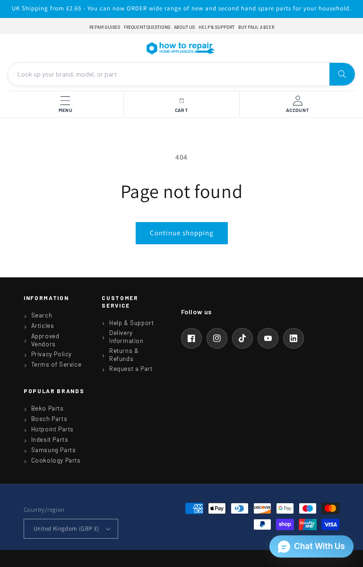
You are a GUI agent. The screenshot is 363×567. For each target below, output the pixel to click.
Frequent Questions (147, 27)
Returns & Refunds (123, 354)
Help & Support (216, 27)
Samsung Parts (53, 450)
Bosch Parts (49, 418)
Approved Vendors (45, 340)
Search (41, 315)
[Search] (342, 74)
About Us (184, 27)
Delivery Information (126, 336)
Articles (42, 325)
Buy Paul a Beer (256, 27)
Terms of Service (56, 364)
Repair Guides (104, 27)
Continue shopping (182, 232)
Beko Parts (47, 408)
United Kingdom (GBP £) (66, 528)
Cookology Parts (56, 460)
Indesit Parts (50, 439)
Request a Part (130, 368)
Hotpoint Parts (52, 429)
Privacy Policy (51, 354)
